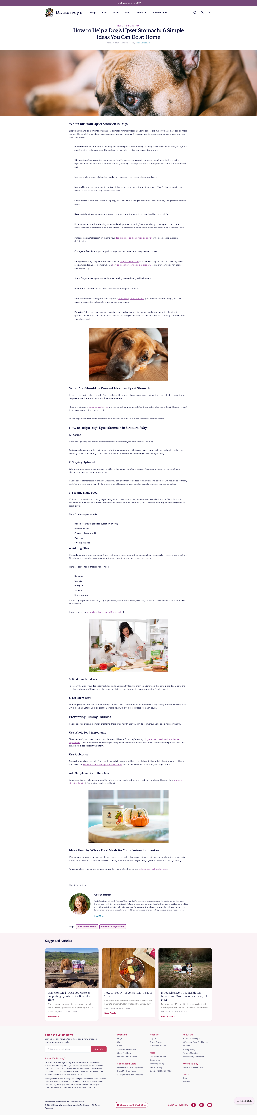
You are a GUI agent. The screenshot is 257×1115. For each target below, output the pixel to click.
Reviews (186, 1046)
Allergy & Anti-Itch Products (130, 1075)
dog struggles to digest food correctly (134, 238)
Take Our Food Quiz (126, 1049)
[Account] (202, 12)
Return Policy (156, 1067)
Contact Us (155, 1060)
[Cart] (209, 12)
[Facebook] (193, 1105)
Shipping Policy (157, 1064)
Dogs (93, 12)
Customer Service (158, 1056)
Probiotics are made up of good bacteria (102, 764)
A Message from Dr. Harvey (195, 1042)
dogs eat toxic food (129, 261)
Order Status (156, 1042)
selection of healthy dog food (153, 869)
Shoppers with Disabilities (133, 1105)
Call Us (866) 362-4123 (161, 1071)
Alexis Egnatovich (143, 43)
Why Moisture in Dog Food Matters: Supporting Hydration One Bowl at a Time (69, 996)
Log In (153, 1038)
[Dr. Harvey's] (63, 12)
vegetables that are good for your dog (105, 612)
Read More (99, 916)
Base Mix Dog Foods (126, 1071)
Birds (116, 12)
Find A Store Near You (193, 1067)
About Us (141, 12)
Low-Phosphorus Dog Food (130, 1067)
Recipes (186, 1082)
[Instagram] (201, 1105)
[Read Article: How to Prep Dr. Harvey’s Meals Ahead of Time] (128, 968)
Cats (104, 12)
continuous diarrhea (98, 407)
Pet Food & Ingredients (112, 926)
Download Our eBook (127, 1057)
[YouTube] (209, 1105)
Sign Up (99, 1049)
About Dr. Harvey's (191, 1038)
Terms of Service (190, 1053)
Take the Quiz (160, 12)
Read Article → (55, 1016)
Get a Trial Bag (124, 1053)
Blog (127, 12)
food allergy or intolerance (131, 298)
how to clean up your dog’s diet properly (131, 265)
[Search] (194, 12)
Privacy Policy (189, 1049)
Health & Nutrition (87, 926)
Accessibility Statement (193, 1057)
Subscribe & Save (158, 1046)
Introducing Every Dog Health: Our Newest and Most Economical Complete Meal (184, 996)
